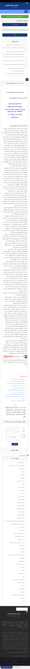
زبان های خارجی (21, 512)
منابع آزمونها (22, 558)
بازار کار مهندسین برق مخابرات (18, 387)
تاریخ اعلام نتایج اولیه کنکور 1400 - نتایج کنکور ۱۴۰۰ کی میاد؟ (15, 48)
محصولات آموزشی (20, 515)
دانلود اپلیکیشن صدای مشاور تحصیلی (15, 16)
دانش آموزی (22, 545)
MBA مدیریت (21, 549)
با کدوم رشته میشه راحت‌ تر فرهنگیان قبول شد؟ (15, 73)
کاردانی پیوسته (21, 487)
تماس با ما (13, 1)
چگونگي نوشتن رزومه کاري (19, 392)
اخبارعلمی (22, 570)
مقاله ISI (22, 552)
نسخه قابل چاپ (23, 455)
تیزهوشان (22, 478)
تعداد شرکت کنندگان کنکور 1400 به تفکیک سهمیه (15, 45)
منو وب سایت (15, 24)
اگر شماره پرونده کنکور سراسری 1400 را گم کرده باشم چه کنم (15, 57)
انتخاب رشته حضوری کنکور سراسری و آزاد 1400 (15, 51)
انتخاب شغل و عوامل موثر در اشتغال (17, 385)
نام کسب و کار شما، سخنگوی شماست (15, 83)
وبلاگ (23, 601)
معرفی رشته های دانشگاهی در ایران (17, 524)
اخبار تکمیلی (22, 567)
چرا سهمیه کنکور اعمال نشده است (18, 71)
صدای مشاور (22, 598)
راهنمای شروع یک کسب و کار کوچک (17, 400)
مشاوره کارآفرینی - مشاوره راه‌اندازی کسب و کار (15, 390)
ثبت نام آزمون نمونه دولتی (19, 533)
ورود (15, 35)
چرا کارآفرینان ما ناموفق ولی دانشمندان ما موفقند (15, 394)
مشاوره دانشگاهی (21, 505)
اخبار (27, 79)
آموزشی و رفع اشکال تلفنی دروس (18, 595)
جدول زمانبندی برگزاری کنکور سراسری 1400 (16, 68)
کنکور (23, 471)
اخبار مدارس (22, 490)
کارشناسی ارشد (21, 530)
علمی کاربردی (21, 468)
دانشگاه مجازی (21, 499)
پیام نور (22, 493)
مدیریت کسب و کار (20, 564)
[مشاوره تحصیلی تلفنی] (27, 3)
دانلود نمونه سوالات (20, 518)
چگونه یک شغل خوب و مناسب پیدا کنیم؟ (16, 381)
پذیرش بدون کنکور (20, 502)
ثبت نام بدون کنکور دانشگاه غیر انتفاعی (16, 542)
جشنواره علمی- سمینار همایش (18, 579)
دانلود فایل (22, 592)
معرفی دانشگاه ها (21, 582)
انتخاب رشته (22, 475)
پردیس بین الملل (21, 496)
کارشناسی (22, 585)
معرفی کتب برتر (21, 527)
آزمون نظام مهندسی (20, 462)
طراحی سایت (22, 663)
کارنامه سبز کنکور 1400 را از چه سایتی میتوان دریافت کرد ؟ (15, 61)
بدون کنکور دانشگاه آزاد (19, 536)
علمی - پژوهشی (21, 539)
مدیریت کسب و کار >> (21, 30)
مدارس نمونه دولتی (20, 481)
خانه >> (26, 30)
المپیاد (23, 484)
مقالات (23, 576)
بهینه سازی (17, 663)
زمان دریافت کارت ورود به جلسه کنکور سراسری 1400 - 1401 (15, 65)
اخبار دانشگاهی (21, 561)
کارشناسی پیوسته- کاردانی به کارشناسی (16, 465)
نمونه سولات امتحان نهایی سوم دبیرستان (16, 555)
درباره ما (24, 1)
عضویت (19, 1)
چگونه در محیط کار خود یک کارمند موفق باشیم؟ (15, 383)
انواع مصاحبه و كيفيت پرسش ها (18, 379)
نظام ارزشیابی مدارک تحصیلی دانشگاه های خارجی (14, 521)
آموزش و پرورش (21, 589)
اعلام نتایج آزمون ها (20, 508)
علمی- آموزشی (21, 573)
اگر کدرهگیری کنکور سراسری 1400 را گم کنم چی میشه (14, 54)
